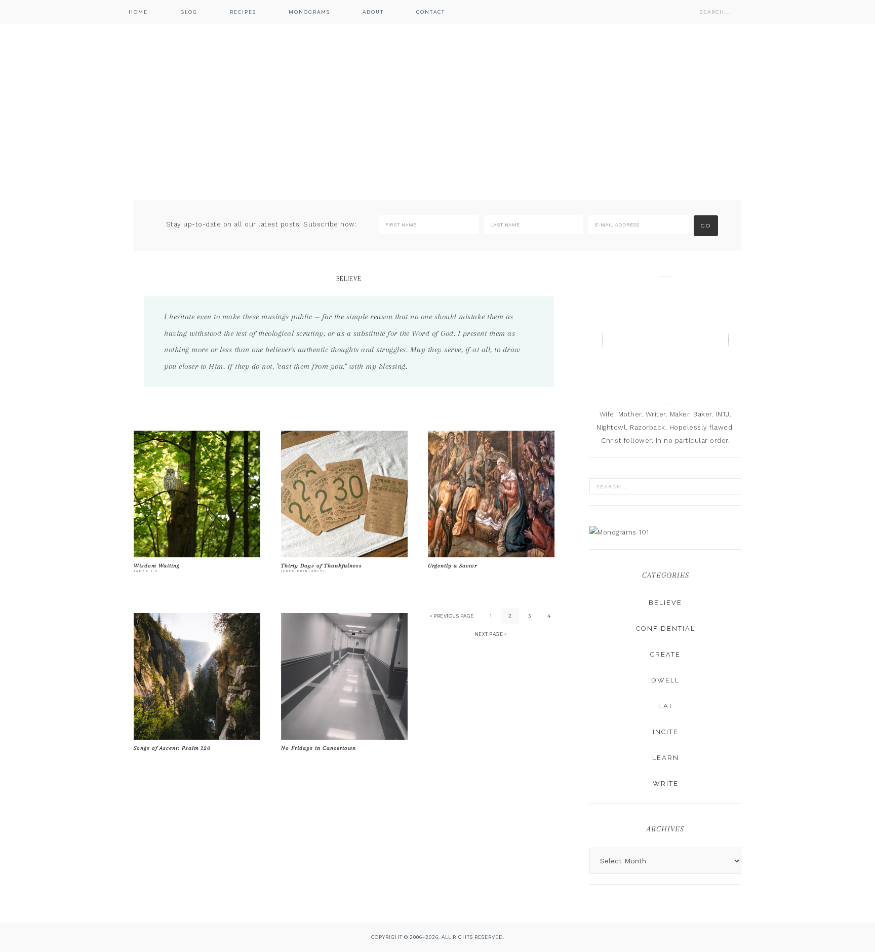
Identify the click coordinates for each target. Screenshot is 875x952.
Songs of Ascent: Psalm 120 (172, 748)
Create (665, 654)
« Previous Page (452, 616)
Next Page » (490, 634)
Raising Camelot (437, 96)
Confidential (665, 628)
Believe (665, 602)
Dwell (665, 680)
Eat (665, 706)
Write (666, 783)
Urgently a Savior (452, 565)
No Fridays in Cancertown (318, 748)
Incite (666, 732)
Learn (665, 757)
